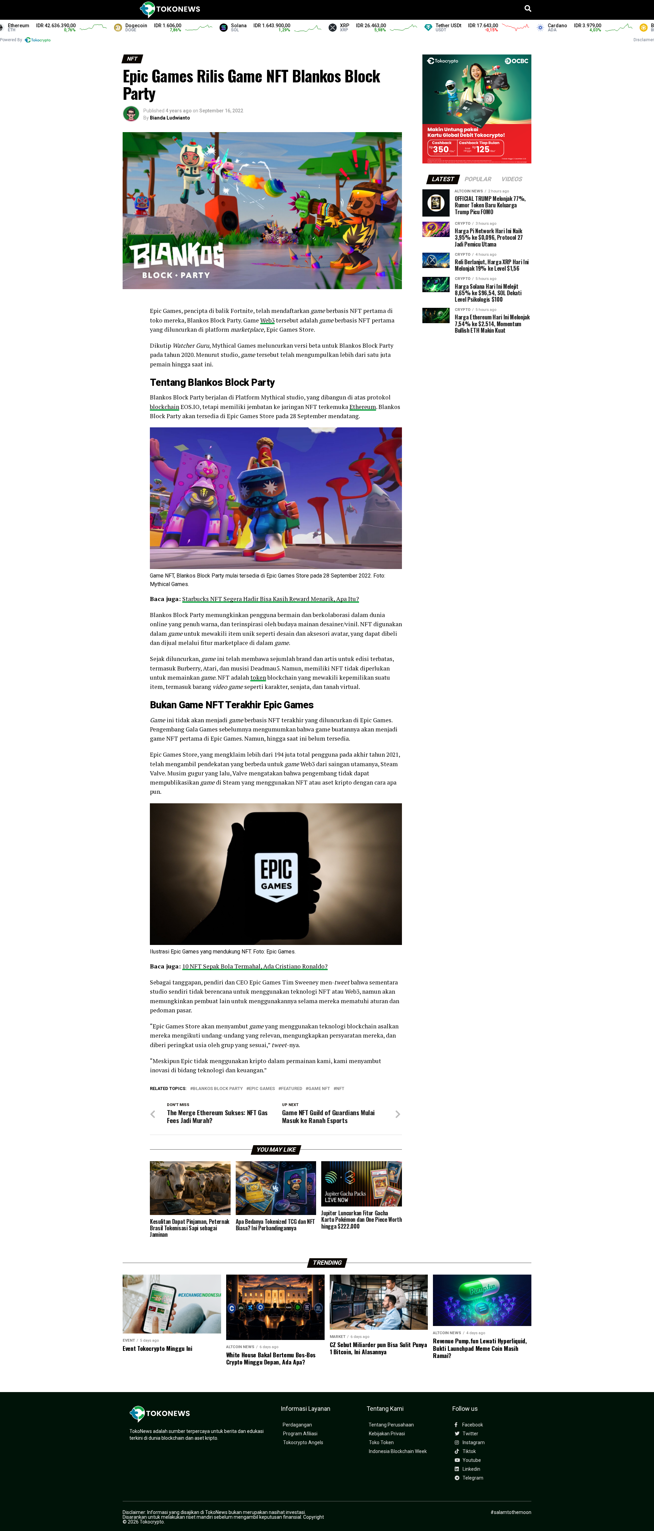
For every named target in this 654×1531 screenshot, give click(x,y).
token (258, 677)
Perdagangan (297, 1424)
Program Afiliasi (300, 1433)
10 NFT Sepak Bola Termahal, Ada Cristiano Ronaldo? (255, 966)
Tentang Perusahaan (391, 1424)
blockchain (164, 407)
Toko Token (381, 1442)
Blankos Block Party (218, 1089)
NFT (340, 1089)
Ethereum (362, 407)
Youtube (471, 1460)
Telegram (472, 1478)
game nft (319, 1089)
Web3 (267, 320)
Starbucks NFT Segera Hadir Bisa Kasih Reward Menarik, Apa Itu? (270, 599)
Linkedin (471, 1469)
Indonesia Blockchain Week (398, 1451)
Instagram (473, 1442)
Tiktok (469, 1451)
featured (291, 1089)
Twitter (470, 1433)
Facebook (472, 1424)
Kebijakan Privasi (387, 1433)
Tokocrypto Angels (303, 1442)
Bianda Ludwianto (170, 118)
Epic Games (262, 1089)
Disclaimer (644, 40)
